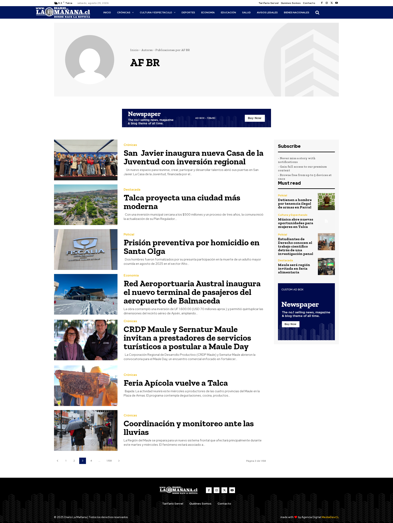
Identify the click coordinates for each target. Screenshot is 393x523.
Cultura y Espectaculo (292, 215)
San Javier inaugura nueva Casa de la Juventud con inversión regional (193, 157)
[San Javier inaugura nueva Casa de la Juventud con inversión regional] (85, 160)
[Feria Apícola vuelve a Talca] (85, 385)
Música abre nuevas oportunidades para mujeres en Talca (295, 223)
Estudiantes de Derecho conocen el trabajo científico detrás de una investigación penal (295, 246)
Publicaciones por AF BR (172, 50)
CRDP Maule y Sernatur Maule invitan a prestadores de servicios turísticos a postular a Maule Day (187, 337)
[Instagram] (326, 3)
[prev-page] (57, 461)
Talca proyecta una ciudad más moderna (182, 201)
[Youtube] (336, 3)
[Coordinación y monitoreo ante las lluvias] (85, 430)
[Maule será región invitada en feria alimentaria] (326, 266)
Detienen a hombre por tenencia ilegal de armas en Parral (295, 203)
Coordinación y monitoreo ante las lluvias (189, 427)
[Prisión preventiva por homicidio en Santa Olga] (85, 249)
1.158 (109, 460)
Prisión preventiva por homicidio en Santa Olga (192, 246)
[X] (331, 3)
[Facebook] (321, 3)
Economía (131, 275)
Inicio (134, 50)
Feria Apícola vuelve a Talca (176, 382)
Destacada (132, 189)
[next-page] (118, 461)
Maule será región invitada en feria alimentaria (294, 268)
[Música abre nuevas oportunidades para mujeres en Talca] (326, 221)
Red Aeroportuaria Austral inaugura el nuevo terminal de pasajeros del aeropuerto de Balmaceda (192, 292)
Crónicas (130, 145)
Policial (129, 234)
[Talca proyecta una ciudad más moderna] (85, 204)
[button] (317, 12)
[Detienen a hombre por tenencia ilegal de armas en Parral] (326, 201)
